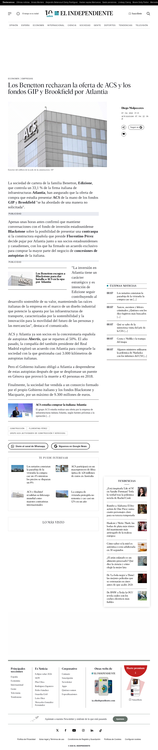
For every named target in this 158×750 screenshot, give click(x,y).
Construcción (17, 428)
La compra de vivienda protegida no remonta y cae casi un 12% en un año (82, 496)
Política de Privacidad (26, 739)
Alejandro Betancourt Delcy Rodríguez (62, 2)
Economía (38, 25)
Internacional (55, 25)
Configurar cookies (133, 739)
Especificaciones (69, 694)
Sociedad (85, 25)
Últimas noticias (23, 2)
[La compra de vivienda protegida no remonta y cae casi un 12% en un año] (62, 498)
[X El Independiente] (57, 730)
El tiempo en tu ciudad (30, 14)
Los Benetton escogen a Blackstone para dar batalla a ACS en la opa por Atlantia (50, 277)
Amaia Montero (37, 2)
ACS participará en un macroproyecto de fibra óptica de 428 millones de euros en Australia (83, 471)
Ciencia (72, 25)
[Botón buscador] (148, 13)
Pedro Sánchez (42, 690)
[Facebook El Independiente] (65, 730)
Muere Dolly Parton (141, 2)
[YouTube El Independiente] (74, 730)
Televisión (142, 25)
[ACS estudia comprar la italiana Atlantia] (20, 410)
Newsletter (67, 682)
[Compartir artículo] (123, 127)
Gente (97, 25)
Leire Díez (40, 698)
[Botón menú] (9, 13)
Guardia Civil (41, 694)
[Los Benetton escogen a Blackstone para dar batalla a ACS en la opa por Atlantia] (20, 279)
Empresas (27, 78)
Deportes (110, 25)
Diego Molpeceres (132, 108)
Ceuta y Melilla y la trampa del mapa (131, 340)
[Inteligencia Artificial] (103, 694)
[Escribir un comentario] (123, 134)
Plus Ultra (39, 682)
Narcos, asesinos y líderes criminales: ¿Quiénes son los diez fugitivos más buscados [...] (132, 312)
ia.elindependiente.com (103, 700)
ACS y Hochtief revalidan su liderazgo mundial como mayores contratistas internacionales (38, 498)
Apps (64, 686)
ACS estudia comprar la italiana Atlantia (61, 404)
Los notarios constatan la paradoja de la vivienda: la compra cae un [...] (130, 296)
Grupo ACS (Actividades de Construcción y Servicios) (37, 433)
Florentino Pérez (38, 428)
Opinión (13, 25)
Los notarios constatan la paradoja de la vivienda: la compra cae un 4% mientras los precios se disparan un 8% (38, 474)
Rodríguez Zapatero (44, 686)
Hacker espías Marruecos (90, 2)
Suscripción (67, 678)
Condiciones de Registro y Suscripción (84, 739)
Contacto (66, 674)
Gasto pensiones (109, 2)
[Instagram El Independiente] (83, 730)
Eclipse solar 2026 (43, 674)
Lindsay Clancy (124, 2)
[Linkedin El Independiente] (92, 730)
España (25, 25)
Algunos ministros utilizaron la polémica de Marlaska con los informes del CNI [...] (132, 352)
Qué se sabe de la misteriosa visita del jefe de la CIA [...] (131, 327)
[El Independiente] (79, 13)
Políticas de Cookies (112, 739)
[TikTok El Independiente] (100, 731)
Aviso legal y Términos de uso (51, 739)
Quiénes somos (69, 690)
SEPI (37, 678)
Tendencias (125, 25)
